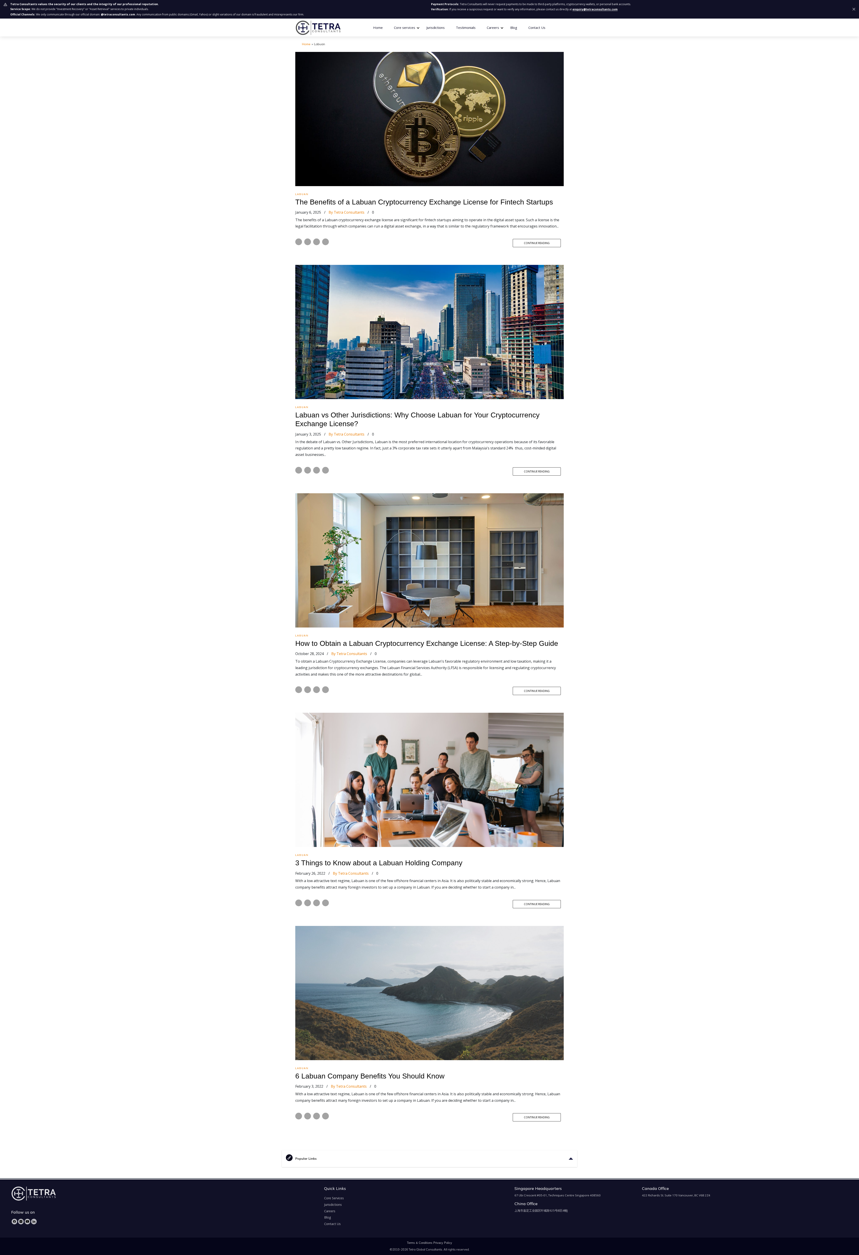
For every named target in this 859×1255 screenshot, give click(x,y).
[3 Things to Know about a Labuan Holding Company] (429, 779)
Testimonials (466, 27)
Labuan (301, 194)
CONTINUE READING (537, 243)
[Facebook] (14, 1221)
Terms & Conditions (419, 1242)
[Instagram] (21, 1221)
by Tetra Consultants (346, 212)
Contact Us (536, 27)
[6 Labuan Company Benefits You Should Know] (429, 992)
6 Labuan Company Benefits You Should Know (369, 1076)
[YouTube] (27, 1221)
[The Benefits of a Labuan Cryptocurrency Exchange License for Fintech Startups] (429, 118)
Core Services (334, 1198)
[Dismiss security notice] (853, 9)
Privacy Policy (442, 1242)
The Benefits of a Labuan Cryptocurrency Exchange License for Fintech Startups (425, 202)
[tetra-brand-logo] (318, 27)
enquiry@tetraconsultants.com (595, 9)
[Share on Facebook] (298, 241)
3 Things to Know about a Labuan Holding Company (378, 863)
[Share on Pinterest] (325, 241)
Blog (513, 27)
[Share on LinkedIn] (316, 241)
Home (378, 27)
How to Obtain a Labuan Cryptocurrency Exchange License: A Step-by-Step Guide (426, 643)
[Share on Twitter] (307, 241)
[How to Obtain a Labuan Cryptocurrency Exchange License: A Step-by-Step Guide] (429, 559)
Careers (329, 1211)
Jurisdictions (435, 27)
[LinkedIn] (34, 1221)
